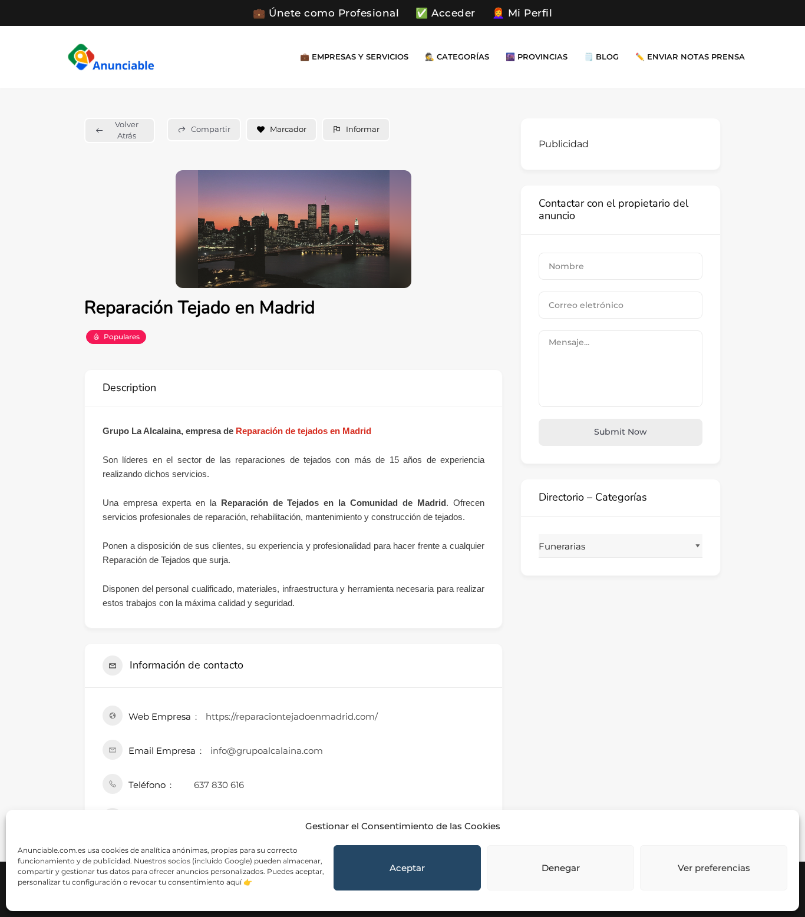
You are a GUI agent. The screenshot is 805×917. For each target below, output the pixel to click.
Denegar (561, 867)
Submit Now (620, 431)
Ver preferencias (714, 867)
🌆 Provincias (537, 56)
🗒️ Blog (601, 56)
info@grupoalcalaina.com (266, 750)
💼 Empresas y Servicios (354, 56)
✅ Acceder (445, 13)
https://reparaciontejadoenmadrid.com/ (292, 716)
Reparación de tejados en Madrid (303, 431)
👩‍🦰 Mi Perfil (522, 13)
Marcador (288, 129)
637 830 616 (219, 784)
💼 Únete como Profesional (326, 13)
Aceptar (407, 867)
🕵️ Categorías (457, 56)
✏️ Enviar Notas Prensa (690, 56)
